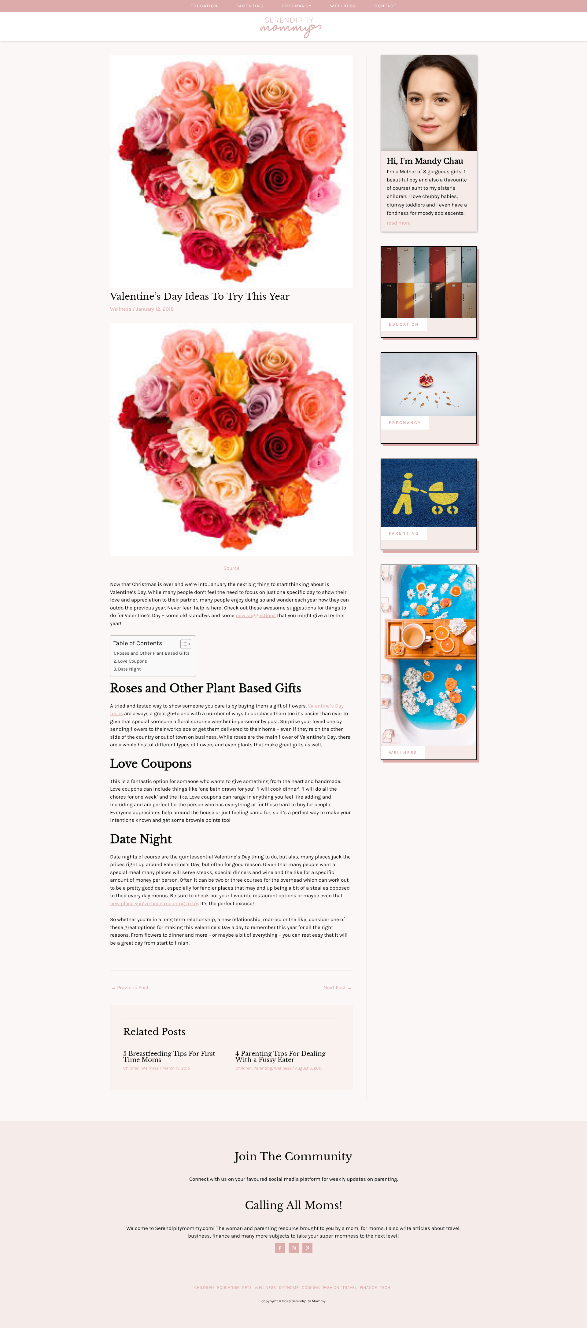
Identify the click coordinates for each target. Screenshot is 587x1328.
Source (231, 568)
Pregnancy (297, 6)
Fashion (331, 1287)
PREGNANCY (405, 422)
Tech (385, 1287)
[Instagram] (294, 1248)
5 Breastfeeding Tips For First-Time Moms (170, 1056)
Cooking (311, 1287)
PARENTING (404, 533)
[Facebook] (280, 1248)
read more (399, 223)
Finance (368, 1287)
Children (131, 1068)
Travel (349, 1287)
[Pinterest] (307, 1248)
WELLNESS (403, 752)
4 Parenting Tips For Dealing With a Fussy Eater (280, 1056)
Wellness (343, 6)
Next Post (337, 987)
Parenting (250, 6)
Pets (247, 1287)
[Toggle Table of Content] (183, 644)
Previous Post (130, 987)
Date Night (129, 669)
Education (204, 6)
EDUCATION (404, 324)
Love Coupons (132, 661)
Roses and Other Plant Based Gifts (153, 653)
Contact (386, 6)
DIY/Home (289, 1287)
